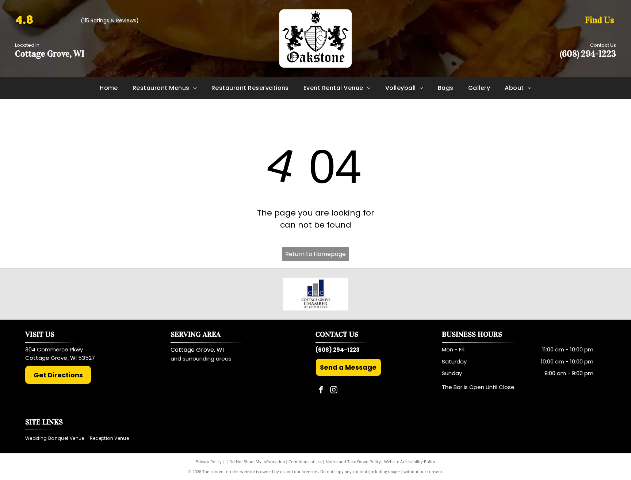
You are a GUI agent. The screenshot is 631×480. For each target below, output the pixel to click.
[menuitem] (108, 88)
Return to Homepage (315, 254)
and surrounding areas (201, 358)
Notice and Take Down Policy (353, 461)
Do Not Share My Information (257, 461)
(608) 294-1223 (588, 53)
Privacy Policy (209, 461)
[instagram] (333, 390)
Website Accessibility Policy (409, 461)
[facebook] (321, 390)
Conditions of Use (305, 461)
